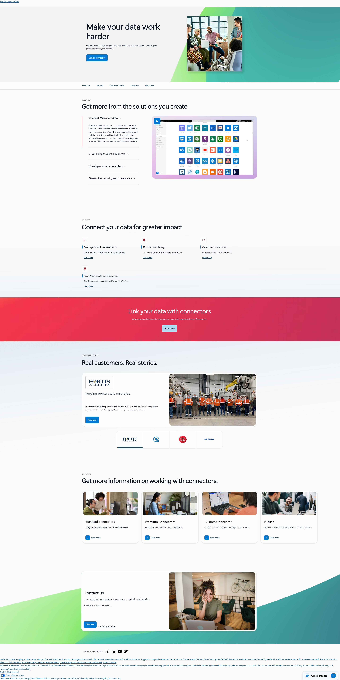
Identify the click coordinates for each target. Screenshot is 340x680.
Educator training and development (60, 662)
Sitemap (25, 678)
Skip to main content (9, 1)
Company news (288, 665)
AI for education (109, 662)
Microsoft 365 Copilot (98, 665)
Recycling (104, 678)
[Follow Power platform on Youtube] (120, 651)
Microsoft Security (18, 665)
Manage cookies (59, 678)
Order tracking (210, 659)
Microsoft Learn (152, 665)
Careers (263, 665)
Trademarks (83, 678)
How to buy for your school (33, 662)
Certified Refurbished (226, 659)
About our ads (115, 678)
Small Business (115, 665)
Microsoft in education (282, 659)
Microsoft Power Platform (63, 665)
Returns (200, 659)
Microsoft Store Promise (245, 659)
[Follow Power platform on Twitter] (107, 651)
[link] (86, 86)
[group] (169, 399)
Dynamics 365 (33, 665)
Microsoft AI (5, 665)
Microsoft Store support (186, 659)
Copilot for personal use (97, 659)
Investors (317, 665)
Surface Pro (5, 659)
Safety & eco (94, 678)
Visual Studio (254, 665)
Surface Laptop (16, 659)
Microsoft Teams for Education (324, 659)
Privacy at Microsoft (304, 665)
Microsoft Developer (136, 665)
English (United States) (9, 672)
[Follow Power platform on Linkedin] (113, 651)
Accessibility (13, 668)
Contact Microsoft (37, 678)
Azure (124, 665)
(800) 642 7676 (108, 626)
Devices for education (301, 659)
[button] (157, 121)
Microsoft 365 (46, 665)
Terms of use (72, 678)
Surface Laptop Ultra (32, 659)
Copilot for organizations (76, 659)
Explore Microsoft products (119, 659)
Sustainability (24, 668)
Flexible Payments (264, 659)
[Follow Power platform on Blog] (126, 651)
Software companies (239, 665)
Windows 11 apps (139, 659)
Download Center (167, 659)
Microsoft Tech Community (199, 665)
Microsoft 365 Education (10, 662)
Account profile (153, 659)
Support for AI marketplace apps (173, 665)
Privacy (49, 678)
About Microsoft (274, 665)
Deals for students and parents (89, 662)
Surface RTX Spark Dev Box (53, 659)
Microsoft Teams (82, 665)
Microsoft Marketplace (220, 665)
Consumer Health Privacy (11, 678)
